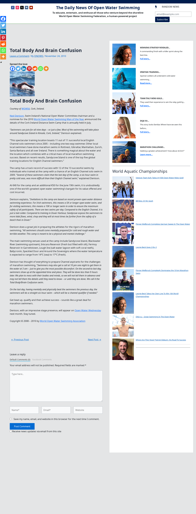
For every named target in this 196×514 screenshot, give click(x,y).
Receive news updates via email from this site (36, 431)
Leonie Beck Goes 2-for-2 (146, 247)
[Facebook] (12, 68)
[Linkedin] (23, 68)
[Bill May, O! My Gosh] (123, 210)
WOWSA (26, 108)
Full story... (145, 58)
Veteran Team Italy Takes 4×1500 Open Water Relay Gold (160, 177)
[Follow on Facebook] (12, 7)
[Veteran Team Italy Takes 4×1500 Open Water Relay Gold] (123, 187)
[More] (46, 68)
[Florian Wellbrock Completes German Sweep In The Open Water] (123, 233)
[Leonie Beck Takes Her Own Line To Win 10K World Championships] (123, 303)
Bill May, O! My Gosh (144, 201)
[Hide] (1, 62)
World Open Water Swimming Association (62, 321)
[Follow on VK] (26, 7)
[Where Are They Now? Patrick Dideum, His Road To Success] (123, 349)
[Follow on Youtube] (31, 7)
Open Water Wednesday (88, 310)
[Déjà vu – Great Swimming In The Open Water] (123, 326)
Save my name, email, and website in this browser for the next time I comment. (56, 419)
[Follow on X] (22, 7)
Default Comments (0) (20, 359)
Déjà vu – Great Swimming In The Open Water (155, 316)
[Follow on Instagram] (17, 7)
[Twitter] (18, 68)
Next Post (94, 339)
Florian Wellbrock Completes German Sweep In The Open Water (163, 224)
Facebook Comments (42, 359)
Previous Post (20, 339)
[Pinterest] (29, 68)
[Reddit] (34, 68)
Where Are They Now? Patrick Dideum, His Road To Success (161, 340)
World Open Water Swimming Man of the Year (59, 119)
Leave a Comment (19, 56)
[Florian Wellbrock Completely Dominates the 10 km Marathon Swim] (123, 280)
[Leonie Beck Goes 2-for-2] (123, 256)
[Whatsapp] (40, 68)
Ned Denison (17, 115)
